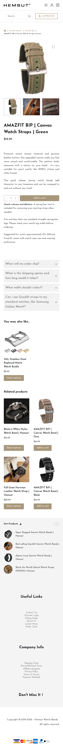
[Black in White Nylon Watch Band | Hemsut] (16, 411)
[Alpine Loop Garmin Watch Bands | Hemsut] (8, 557)
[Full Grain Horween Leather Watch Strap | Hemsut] (16, 469)
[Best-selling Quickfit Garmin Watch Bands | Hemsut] (8, 546)
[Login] (51, 5)
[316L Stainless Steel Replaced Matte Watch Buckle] (16, 341)
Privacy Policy (31, 672)
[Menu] (46, 5)
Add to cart (40, 198)
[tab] (31, 264)
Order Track (31, 627)
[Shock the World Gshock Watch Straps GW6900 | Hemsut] (8, 569)
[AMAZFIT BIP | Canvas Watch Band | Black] (46, 469)
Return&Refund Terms (31, 666)
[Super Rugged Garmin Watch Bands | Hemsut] (8, 534)
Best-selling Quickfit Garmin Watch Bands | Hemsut (37, 546)
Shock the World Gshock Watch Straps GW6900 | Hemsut (35, 569)
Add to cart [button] (43, 448)
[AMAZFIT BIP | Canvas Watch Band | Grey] (46, 411)
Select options (14, 378)
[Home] (5, 31)
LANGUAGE (48, 16)
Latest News (31, 624)
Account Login (31, 615)
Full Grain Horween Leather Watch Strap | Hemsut (16, 491)
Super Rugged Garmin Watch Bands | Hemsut (34, 534)
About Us (31, 621)
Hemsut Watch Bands (46, 725)
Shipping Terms (31, 663)
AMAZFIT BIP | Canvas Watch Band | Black (46, 491)
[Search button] (29, 16)
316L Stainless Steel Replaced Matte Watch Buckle (15, 363)
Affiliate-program (31, 669)
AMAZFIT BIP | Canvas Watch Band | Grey (46, 433)
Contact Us (31, 613)
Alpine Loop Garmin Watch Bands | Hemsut (34, 558)
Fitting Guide (31, 618)
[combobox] (16, 16)
